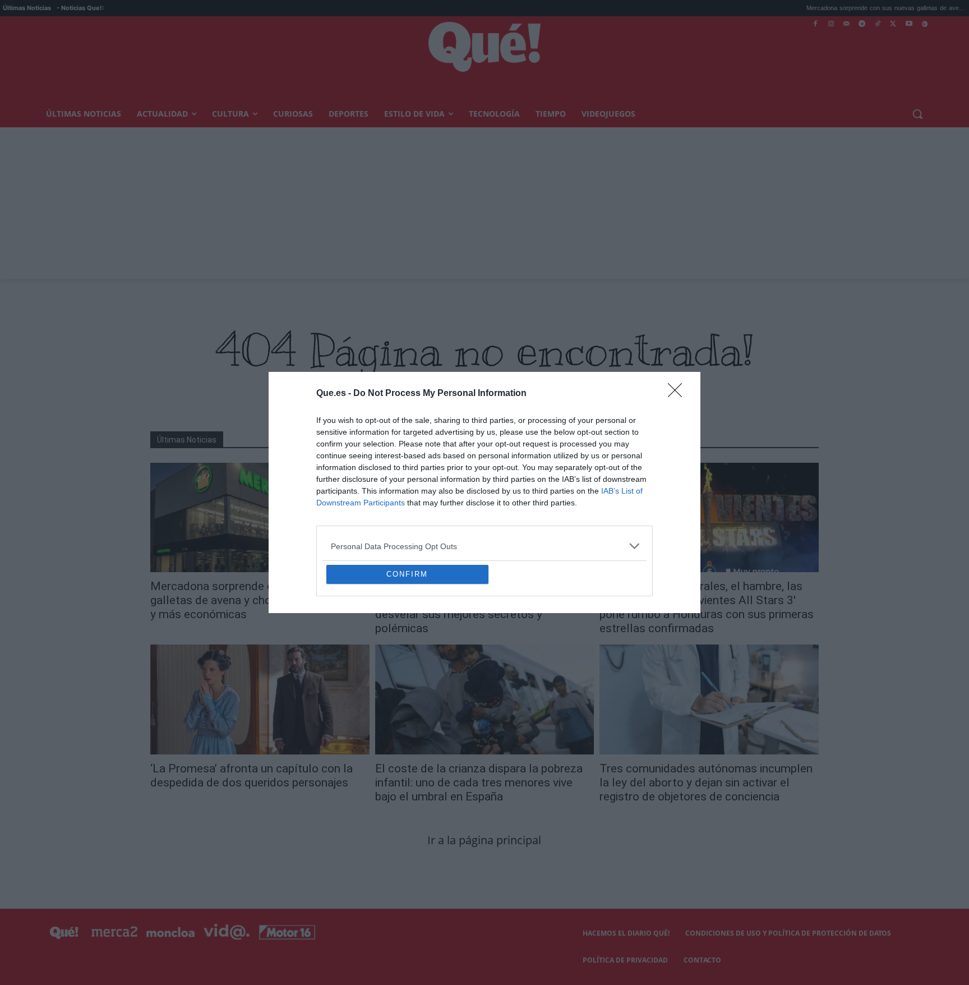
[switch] (623, 489)
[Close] (678, 312)
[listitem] (484, 465)
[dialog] (484, 492)
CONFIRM (407, 655)
